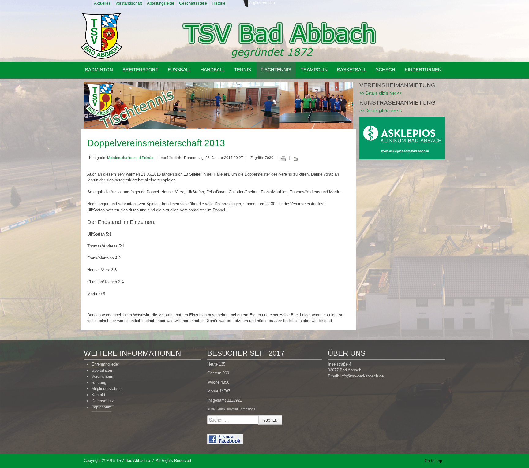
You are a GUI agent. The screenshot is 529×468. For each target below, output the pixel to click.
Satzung (99, 382)
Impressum (101, 407)
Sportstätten (102, 370)
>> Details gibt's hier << (380, 93)
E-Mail (295, 158)
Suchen (270, 420)
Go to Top (433, 461)
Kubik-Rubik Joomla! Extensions (231, 409)
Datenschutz (103, 401)
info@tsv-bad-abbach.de (362, 376)
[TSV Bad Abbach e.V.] (101, 36)
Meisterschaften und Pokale (130, 158)
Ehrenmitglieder (105, 364)
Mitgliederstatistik (107, 388)
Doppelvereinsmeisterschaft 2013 (156, 143)
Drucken (283, 158)
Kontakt (98, 394)
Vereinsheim (102, 376)
